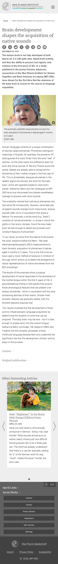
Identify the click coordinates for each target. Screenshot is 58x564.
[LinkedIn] (10, 47)
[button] (53, 123)
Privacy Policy (26, 552)
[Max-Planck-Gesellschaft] (17, 544)
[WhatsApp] (27, 47)
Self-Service (29, 525)
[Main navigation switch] (53, 7)
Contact (29, 498)
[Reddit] (16, 47)
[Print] (45, 47)
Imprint (10, 552)
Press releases (29, 511)
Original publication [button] (14, 360)
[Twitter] (21, 47)
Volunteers (29, 518)
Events (29, 505)
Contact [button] (7, 351)
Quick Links (10, 487)
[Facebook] (4, 47)
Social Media (11, 492)
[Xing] (33, 47)
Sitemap (29, 532)
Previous (3, 426)
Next (54, 426)
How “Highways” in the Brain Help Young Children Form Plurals (27, 417)
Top (52, 484)
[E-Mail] (39, 47)
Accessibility (45, 552)
